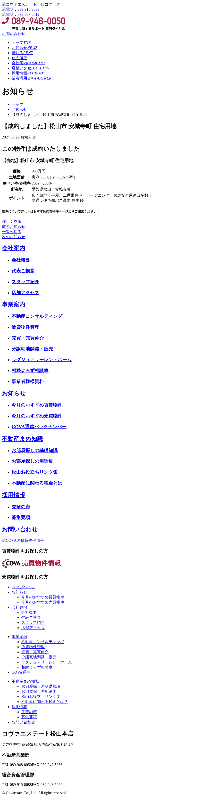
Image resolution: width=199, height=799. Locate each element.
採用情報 (27, 73)
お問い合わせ (13, 34)
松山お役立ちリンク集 (35, 472)
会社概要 (21, 259)
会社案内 (28, 63)
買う (19, 58)
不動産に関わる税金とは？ (44, 702)
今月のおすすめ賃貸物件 (37, 404)
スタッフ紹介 (25, 281)
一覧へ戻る (11, 232)
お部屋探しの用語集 (32, 461)
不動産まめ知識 (22, 439)
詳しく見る (11, 221)
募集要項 (21, 517)
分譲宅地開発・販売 (32, 348)
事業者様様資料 (28, 381)
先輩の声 (21, 506)
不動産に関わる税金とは (37, 482)
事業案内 (13, 304)
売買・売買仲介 (28, 337)
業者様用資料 (31, 78)
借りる (22, 53)
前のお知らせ (13, 227)
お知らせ (24, 48)
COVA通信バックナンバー (39, 426)
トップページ (23, 587)
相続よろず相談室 (30, 370)
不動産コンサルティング (37, 316)
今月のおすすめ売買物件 (37, 415)
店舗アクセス (30, 68)
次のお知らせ (13, 237)
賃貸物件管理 (25, 327)
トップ (21, 42)
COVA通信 (21, 672)
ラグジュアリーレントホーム (42, 359)
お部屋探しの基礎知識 (35, 450)
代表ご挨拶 (23, 270)
